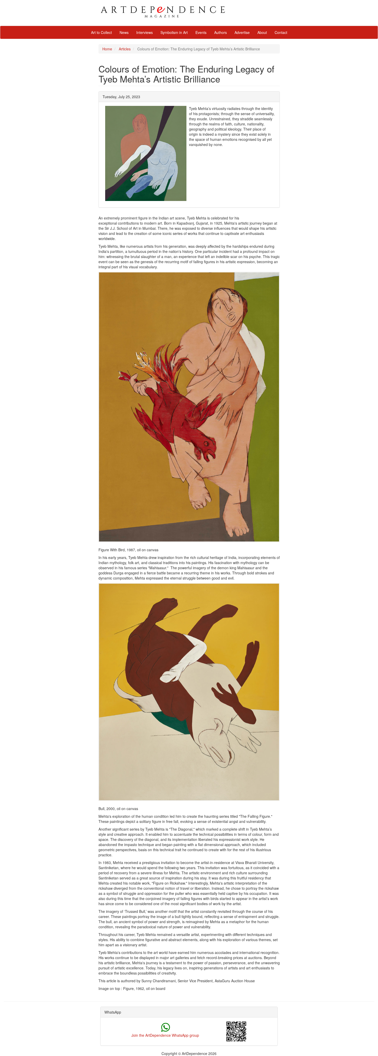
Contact (281, 32)
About (262, 32)
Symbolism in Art (174, 32)
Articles (125, 48)
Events (200, 32)
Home (107, 48)
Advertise (242, 32)
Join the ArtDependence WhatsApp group (165, 1035)
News (124, 32)
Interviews (144, 32)
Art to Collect (101, 32)
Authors (220, 32)
